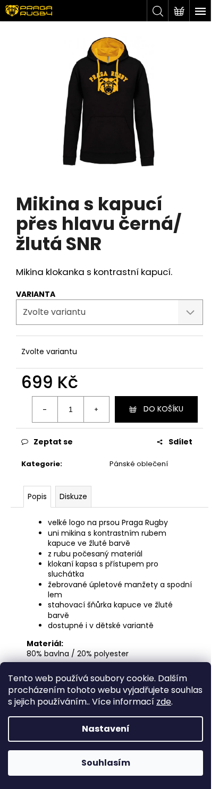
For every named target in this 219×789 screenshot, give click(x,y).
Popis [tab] (37, 496)
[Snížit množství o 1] (45, 409)
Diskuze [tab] (73, 496)
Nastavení (106, 729)
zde (163, 702)
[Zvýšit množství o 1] (96, 409)
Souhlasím (105, 763)
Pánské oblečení (139, 464)
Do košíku (163, 409)
